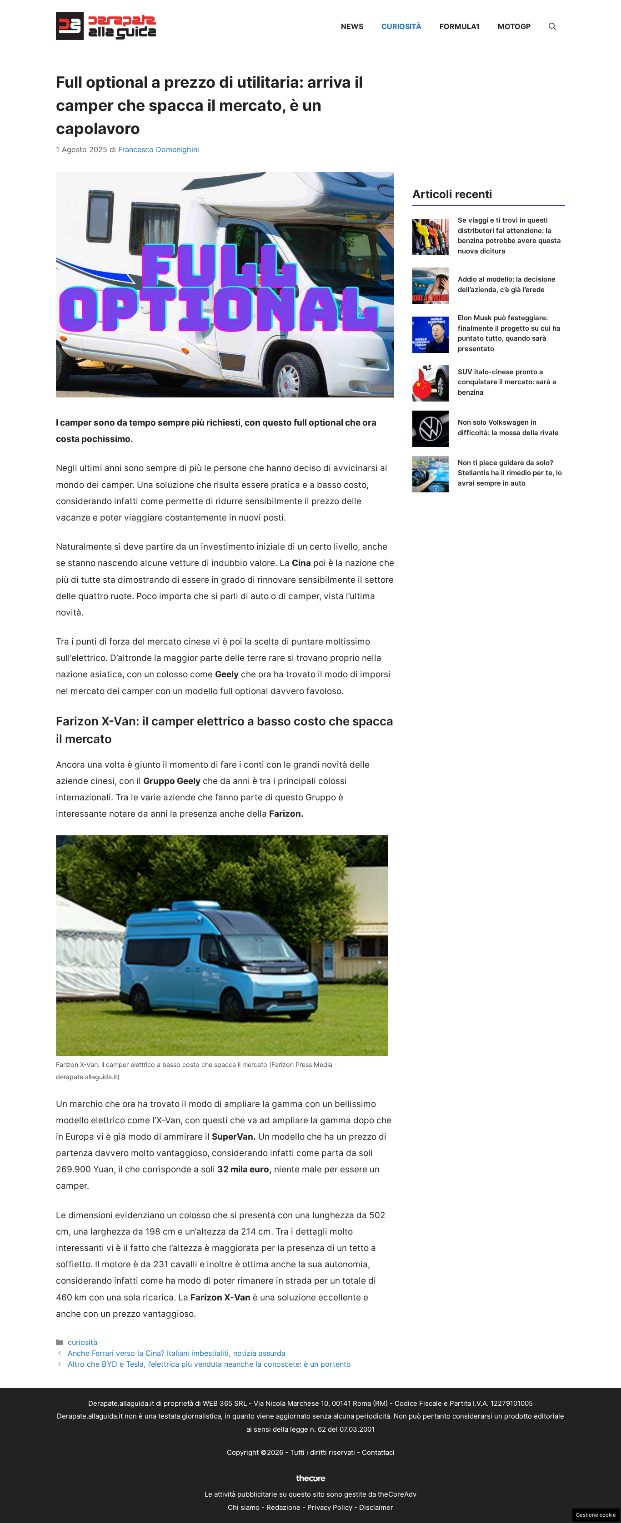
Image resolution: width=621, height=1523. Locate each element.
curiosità (401, 26)
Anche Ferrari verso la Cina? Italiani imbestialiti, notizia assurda (176, 1353)
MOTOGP (514, 26)
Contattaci (378, 1452)
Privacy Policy (329, 1507)
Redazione (283, 1507)
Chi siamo (244, 1507)
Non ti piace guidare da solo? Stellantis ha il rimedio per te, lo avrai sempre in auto (510, 472)
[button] (552, 26)
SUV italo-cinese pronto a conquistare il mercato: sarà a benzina (507, 382)
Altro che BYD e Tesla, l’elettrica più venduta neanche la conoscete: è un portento (209, 1364)
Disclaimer (376, 1507)
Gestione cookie (596, 1515)
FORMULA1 (460, 26)
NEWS (352, 26)
